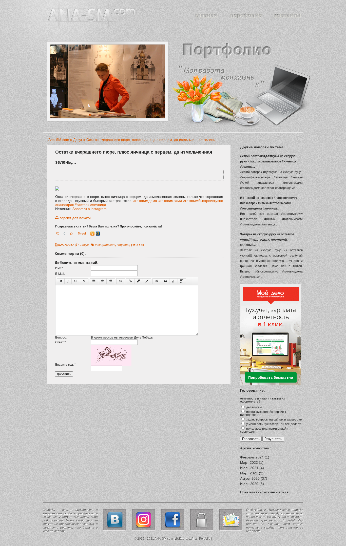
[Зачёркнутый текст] (84, 281)
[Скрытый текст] (156, 281)
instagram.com (105, 245)
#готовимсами (170, 201)
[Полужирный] (61, 281)
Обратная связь (230, 520)
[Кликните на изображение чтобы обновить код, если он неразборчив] (111, 364)
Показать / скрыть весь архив (264, 492)
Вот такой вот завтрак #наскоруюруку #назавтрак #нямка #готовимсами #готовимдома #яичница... (268, 203)
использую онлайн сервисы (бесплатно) (263, 413)
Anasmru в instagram (89, 209)
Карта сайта (187, 538)
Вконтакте (114, 520)
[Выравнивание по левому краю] (94, 281)
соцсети (123, 245)
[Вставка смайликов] (120, 281)
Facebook (172, 520)
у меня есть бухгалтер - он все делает (273, 424)
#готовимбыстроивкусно (203, 201)
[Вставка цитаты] (165, 281)
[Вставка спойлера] (182, 281)
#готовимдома (145, 201)
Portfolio (204, 538)
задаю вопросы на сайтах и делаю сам (273, 419)
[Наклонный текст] (68, 281)
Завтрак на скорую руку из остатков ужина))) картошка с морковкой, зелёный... (267, 240)
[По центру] (102, 281)
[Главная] (206, 15)
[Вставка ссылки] (130, 281)
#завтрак (82, 205)
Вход (201, 520)
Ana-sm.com (91, 15)
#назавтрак (64, 205)
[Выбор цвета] (147, 281)
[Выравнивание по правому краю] (110, 281)
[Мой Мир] (98, 233)
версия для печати (75, 218)
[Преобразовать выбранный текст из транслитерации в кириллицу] (173, 281)
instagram (143, 520)
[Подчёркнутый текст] (75, 281)
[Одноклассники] (92, 233)
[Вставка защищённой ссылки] (138, 281)
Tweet (82, 233)
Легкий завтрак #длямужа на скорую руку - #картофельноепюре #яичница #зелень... (268, 161)
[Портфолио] (245, 15)
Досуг (84, 245)
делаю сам (253, 407)
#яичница (98, 205)
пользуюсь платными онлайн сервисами (264, 430)
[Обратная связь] (287, 15)
